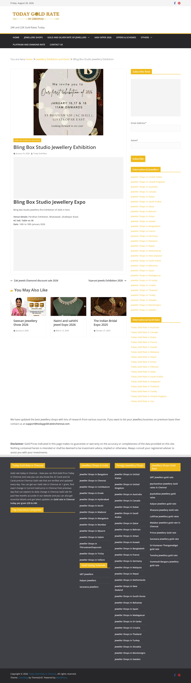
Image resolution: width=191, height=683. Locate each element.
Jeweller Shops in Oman (143, 216)
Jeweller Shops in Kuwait (143, 221)
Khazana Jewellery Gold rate (164, 510)
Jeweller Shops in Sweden (144, 309)
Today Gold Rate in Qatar (143, 371)
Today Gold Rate (40, 153)
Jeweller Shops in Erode (92, 493)
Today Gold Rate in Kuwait (144, 347)
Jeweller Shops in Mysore (92, 530)
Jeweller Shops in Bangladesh (145, 226)
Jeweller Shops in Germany (144, 236)
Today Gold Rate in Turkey (144, 391)
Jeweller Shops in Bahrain (144, 211)
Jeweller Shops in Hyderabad (94, 499)
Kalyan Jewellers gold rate (163, 503)
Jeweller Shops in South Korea (146, 260)
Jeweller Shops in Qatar (142, 206)
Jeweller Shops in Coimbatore (95, 486)
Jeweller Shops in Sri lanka (144, 280)
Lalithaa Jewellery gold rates (164, 516)
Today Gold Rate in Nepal (143, 356)
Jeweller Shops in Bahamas (144, 265)
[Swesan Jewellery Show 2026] (28, 299)
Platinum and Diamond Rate (29, 44)
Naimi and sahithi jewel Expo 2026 (66, 323)
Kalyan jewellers (88, 580)
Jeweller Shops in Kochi (91, 505)
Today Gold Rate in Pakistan (145, 366)
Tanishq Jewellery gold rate (164, 555)
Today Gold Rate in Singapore (145, 381)
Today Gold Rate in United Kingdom (149, 396)
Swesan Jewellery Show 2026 (25, 323)
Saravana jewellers (89, 586)
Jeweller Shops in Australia (144, 186)
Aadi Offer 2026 (102, 37)
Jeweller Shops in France (143, 231)
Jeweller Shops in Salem (92, 537)
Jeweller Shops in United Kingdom (148, 181)
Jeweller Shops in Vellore (92, 559)
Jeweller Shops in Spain (142, 270)
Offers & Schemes (126, 37)
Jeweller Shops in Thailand (144, 290)
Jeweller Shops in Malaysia (144, 241)
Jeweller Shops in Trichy (92, 553)
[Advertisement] (68, 178)
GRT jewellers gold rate (161, 477)
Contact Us (56, 44)
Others (145, 37)
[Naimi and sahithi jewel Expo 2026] (68, 299)
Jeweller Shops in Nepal (143, 245)
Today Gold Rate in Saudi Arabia (147, 376)
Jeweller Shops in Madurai (93, 512)
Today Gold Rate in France (144, 342)
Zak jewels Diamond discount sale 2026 (36, 280)
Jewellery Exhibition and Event (27, 140)
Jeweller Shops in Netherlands (146, 250)
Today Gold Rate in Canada (144, 332)
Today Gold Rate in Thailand (145, 386)
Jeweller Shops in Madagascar (146, 275)
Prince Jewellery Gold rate (163, 532)
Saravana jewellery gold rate (164, 539)
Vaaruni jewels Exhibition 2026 (105, 280)
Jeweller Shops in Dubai (143, 196)
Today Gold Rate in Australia (145, 327)
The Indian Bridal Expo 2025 (105, 323)
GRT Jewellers (86, 574)
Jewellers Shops (33, 37)
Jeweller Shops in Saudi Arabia (146, 201)
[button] (88, 37)
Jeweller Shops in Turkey (143, 295)
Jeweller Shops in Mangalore (94, 518)
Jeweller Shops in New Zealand (146, 255)
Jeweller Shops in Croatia (143, 285)
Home (16, 37)
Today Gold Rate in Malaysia (145, 352)
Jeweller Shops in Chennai (93, 480)
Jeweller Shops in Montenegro (146, 305)
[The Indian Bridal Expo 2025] (108, 299)
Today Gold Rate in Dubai (143, 337)
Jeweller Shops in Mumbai (93, 524)
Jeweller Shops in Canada (143, 191)
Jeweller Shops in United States (146, 176)
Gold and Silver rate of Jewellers (66, 37)
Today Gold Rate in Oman (143, 361)
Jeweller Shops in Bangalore (94, 474)
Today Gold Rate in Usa (142, 401)
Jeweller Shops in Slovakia (144, 300)
